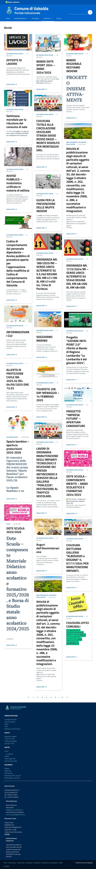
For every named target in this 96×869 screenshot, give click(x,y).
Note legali (29, 863)
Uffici (6, 726)
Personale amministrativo (12, 729)
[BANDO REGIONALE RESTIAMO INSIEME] (78, 42)
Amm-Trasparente (42, 595)
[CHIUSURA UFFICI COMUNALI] (78, 603)
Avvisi (16, 54)
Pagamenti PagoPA (10, 736)
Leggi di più (10, 84)
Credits (60, 863)
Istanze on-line (9, 743)
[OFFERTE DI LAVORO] (18, 42)
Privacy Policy (12, 863)
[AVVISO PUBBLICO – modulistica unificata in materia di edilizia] (18, 156)
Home (8, 18)
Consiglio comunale (10, 719)
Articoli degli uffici (9, 758)
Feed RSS (6, 866)
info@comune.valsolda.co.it (14, 810)
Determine (7, 771)
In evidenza (10, 54)
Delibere (7, 768)
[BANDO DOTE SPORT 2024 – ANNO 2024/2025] (48, 43)
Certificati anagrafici (10, 741)
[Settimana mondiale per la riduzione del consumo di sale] (18, 98)
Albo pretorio (8, 773)
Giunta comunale (9, 722)
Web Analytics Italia (10, 761)
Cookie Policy (21, 863)
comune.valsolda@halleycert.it (15, 814)
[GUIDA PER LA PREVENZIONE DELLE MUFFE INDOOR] (48, 181)
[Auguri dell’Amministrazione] (48, 527)
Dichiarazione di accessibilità (49, 863)
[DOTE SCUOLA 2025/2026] (18, 512)
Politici (6, 724)
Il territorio (35, 18)
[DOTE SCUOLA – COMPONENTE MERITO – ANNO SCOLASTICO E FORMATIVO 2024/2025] (78, 458)
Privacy (59, 18)
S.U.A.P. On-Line (9, 739)
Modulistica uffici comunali (12, 775)
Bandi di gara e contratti (12, 778)
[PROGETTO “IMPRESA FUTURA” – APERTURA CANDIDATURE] (78, 393)
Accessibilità (36, 863)
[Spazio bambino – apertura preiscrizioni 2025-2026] (18, 423)
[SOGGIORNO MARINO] (48, 319)
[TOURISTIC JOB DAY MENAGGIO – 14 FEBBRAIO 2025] (48, 371)
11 (62, 697)
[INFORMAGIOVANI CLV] (18, 314)
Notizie (21, 54)
